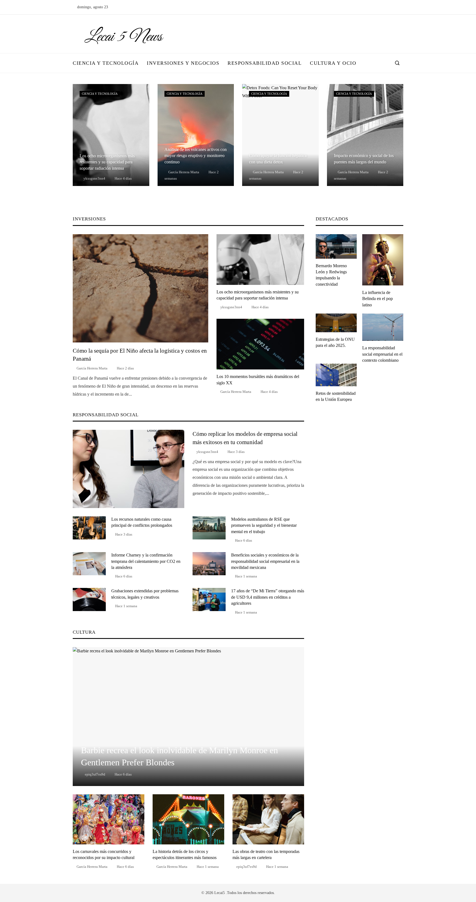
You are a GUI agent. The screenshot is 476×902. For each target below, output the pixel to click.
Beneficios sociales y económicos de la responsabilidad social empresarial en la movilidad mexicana (265, 561)
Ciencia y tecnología (100, 93)
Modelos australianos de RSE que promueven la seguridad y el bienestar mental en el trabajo (264, 525)
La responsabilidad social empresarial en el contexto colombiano (382, 354)
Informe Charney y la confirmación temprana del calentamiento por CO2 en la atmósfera (145, 561)
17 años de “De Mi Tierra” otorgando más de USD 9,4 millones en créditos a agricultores (267, 597)
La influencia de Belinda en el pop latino (377, 298)
